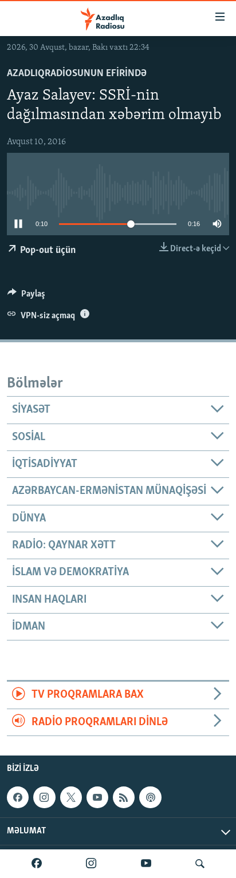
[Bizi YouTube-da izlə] (146, 863)
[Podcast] (150, 797)
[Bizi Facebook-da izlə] (36, 863)
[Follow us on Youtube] (97, 797)
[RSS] (124, 797)
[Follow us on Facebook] (18, 797)
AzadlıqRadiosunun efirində (77, 74)
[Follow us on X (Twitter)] (71, 797)
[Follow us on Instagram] (44, 797)
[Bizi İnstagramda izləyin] (91, 863)
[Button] (26, 296)
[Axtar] (200, 863)
